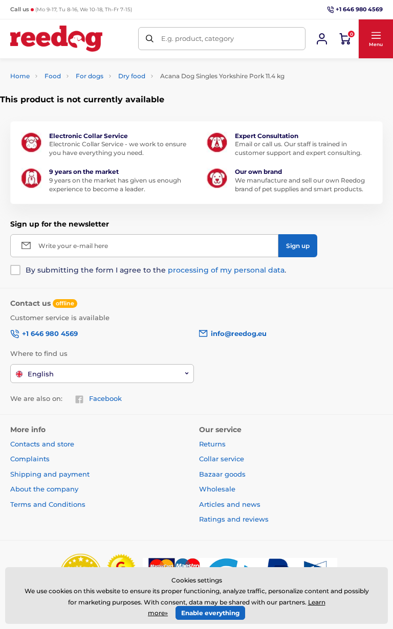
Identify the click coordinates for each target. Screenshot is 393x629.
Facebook (105, 398)
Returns (212, 444)
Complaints (30, 459)
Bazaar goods (222, 474)
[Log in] (322, 39)
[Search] (149, 38)
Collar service (221, 459)
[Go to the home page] (56, 39)
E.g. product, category (197, 38)
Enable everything (210, 613)
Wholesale (217, 489)
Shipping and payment (50, 474)
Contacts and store (42, 444)
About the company (44, 489)
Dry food (131, 76)
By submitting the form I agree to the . (156, 270)
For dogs (89, 76)
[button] (375, 38)
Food (53, 76)
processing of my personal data (226, 270)
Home (20, 76)
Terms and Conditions (47, 504)
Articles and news (229, 504)
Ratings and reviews (234, 519)
